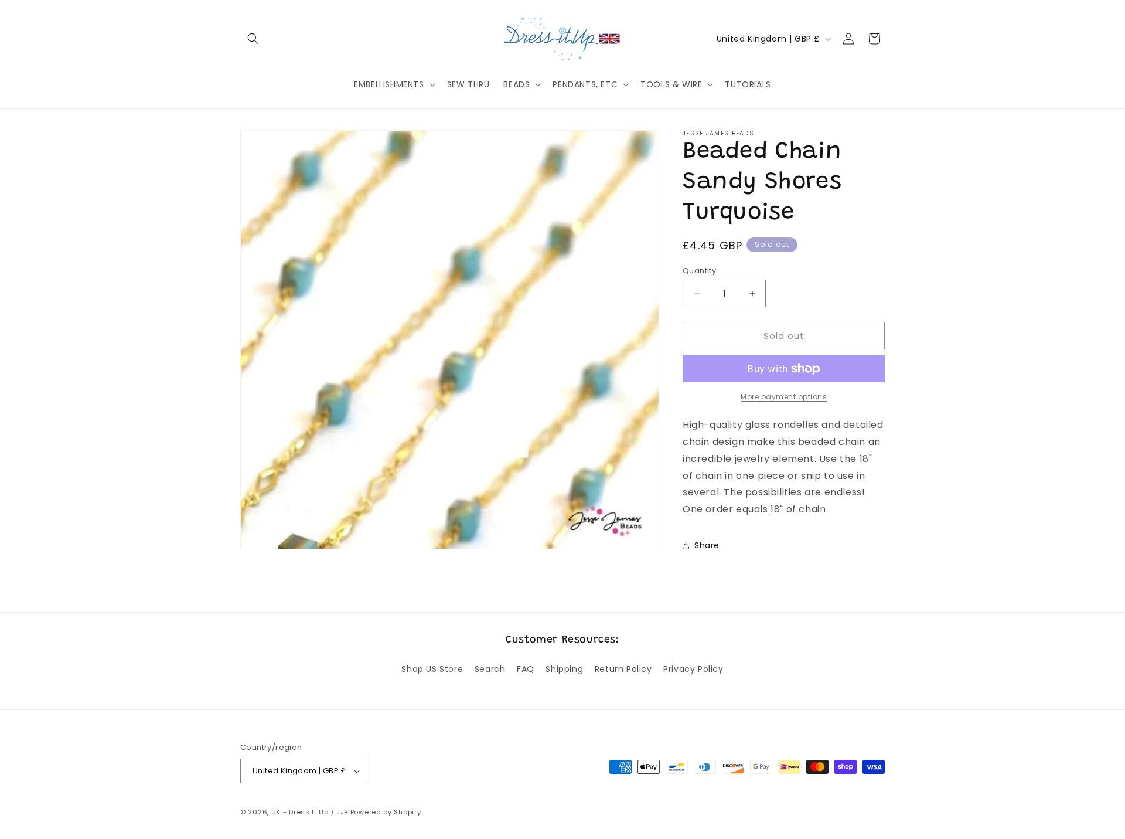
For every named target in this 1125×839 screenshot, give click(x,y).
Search (490, 669)
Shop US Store (432, 669)
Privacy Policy (693, 669)
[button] (253, 39)
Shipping (564, 669)
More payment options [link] (784, 397)
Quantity (699, 270)
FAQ (525, 669)
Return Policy (623, 669)
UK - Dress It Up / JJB (309, 812)
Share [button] (707, 545)
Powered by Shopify (385, 812)
